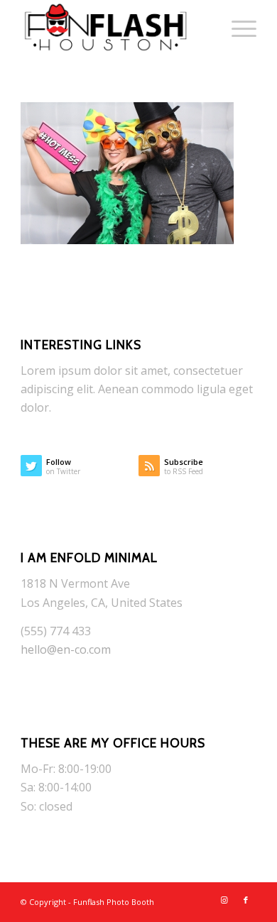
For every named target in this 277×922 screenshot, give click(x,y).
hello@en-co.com (66, 649)
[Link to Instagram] (224, 900)
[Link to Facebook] (245, 900)
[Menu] (236, 28)
